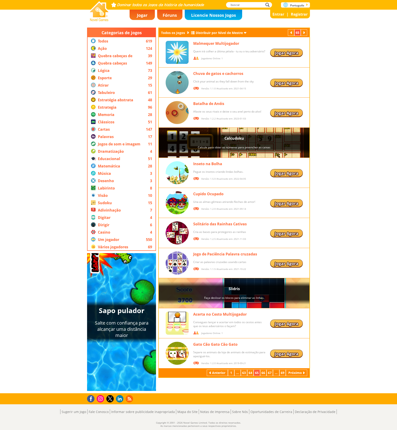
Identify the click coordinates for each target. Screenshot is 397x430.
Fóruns (170, 15)
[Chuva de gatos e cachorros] (177, 82)
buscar (268, 5)
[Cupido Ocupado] (177, 202)
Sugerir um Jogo (74, 412)
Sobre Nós (240, 412)
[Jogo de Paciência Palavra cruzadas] (177, 263)
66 (263, 373)
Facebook (92, 398)
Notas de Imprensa (215, 412)
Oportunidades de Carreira (271, 412)
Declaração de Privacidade (315, 412)
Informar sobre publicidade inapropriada (143, 412)
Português (297, 5)
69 (282, 373)
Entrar (278, 14)
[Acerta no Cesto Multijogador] (177, 323)
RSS (130, 399)
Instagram (101, 398)
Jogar (142, 15)
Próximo (304, 32)
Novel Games (99, 9)
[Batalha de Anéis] (177, 112)
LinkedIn (120, 399)
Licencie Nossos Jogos (213, 15)
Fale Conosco (99, 412)
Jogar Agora (286, 53)
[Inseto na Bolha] (177, 172)
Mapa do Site (187, 412)
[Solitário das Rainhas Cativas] (177, 232)
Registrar (299, 14)
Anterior (291, 32)
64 (250, 373)
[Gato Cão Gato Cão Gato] (177, 353)
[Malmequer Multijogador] (177, 52)
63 (244, 373)
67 (270, 373)
